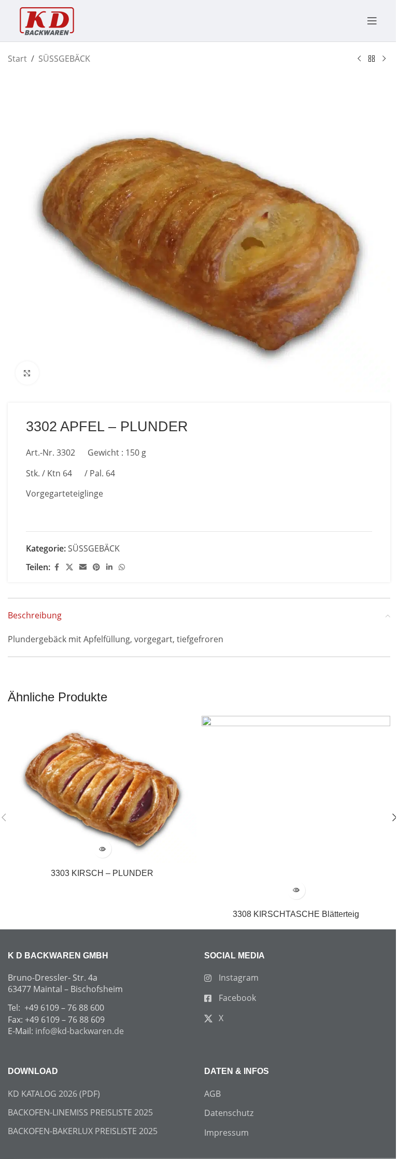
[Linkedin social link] (109, 567)
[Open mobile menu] (366, 20)
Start (17, 58)
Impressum (226, 1132)
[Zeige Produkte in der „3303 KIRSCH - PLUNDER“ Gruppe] (102, 849)
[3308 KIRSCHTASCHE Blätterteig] (296, 810)
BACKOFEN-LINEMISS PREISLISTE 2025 (80, 1112)
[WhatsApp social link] (122, 567)
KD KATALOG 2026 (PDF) (54, 1093)
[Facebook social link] (56, 567)
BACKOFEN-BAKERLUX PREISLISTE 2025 (83, 1131)
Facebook (236, 997)
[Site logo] (47, 19)
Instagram (238, 977)
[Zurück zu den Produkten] (371, 59)
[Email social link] (83, 567)
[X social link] (69, 567)
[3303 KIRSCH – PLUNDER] (102, 790)
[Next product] (384, 59)
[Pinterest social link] (96, 567)
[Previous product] (359, 59)
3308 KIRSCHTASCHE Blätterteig (296, 914)
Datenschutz (228, 1113)
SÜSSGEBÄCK (64, 58)
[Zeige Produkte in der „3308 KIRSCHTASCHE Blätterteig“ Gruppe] (296, 890)
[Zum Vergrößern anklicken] (27, 373)
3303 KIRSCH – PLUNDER (102, 873)
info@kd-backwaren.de (79, 1031)
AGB (212, 1093)
